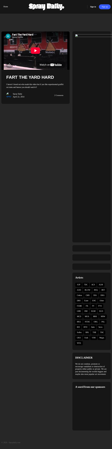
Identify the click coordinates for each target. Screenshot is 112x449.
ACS (93, 285)
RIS (78, 327)
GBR (79, 311)
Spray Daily (17, 94)
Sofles (79, 332)
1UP (78, 285)
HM (85, 311)
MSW (103, 316)
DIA (95, 295)
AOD (79, 290)
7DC (85, 285)
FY (93, 306)
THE (94, 332)
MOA (87, 316)
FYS (100, 306)
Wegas (101, 338)
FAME (79, 306)
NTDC (87, 322)
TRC (102, 332)
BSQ (96, 290)
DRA (102, 295)
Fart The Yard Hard (30, 77)
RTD (85, 327)
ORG (96, 322)
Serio (100, 327)
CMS (88, 295)
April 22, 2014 (18, 97)
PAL (103, 322)
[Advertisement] (93, 409)
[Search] (83, 6)
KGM (93, 311)
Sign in (93, 7)
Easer (86, 301)
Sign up (105, 7)
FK (87, 306)
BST (103, 290)
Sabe (93, 327)
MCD (79, 316)
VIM (93, 338)
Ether (102, 301)
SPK (87, 332)
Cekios (79, 295)
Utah (86, 338)
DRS (78, 301)
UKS (79, 338)
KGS (101, 311)
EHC (94, 301)
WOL (79, 343)
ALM (101, 285)
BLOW (87, 290)
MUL (79, 322)
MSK (95, 316)
